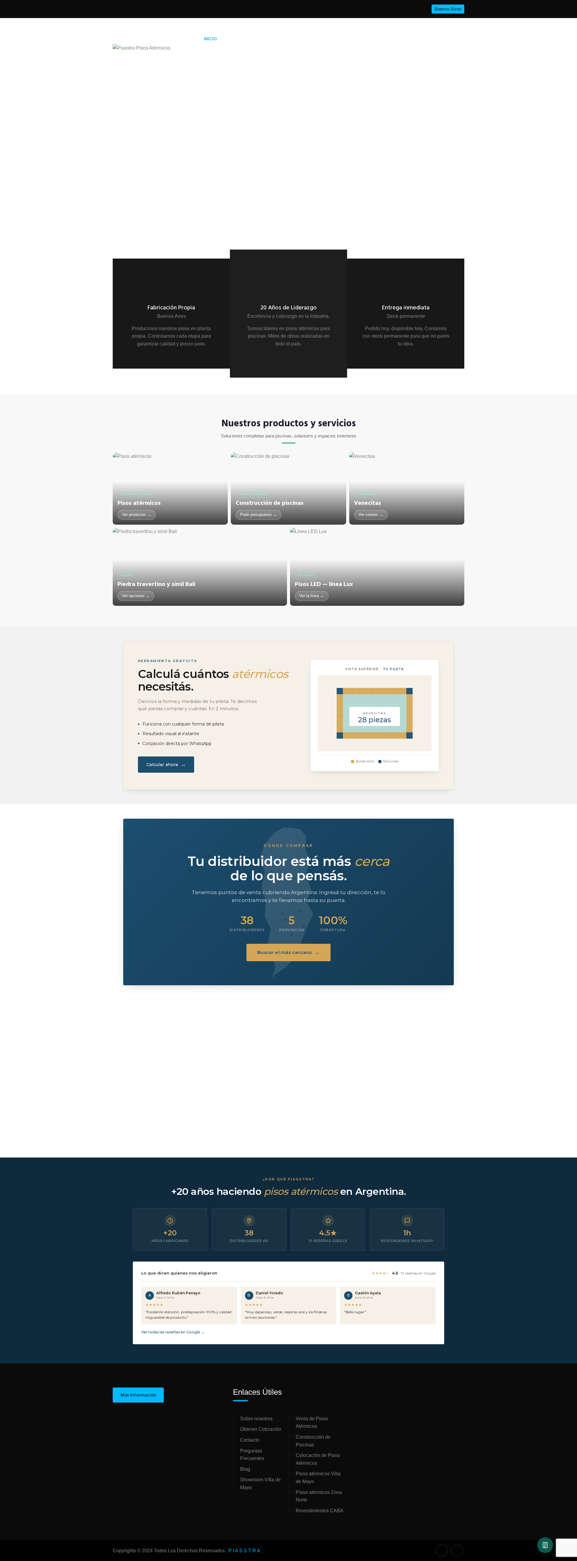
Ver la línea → (311, 595)
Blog (407, 39)
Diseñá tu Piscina (321, 39)
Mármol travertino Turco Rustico (329, 1141)
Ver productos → (136, 514)
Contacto (435, 39)
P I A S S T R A (244, 1550)
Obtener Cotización (260, 1429)
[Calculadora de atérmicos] (545, 1545)
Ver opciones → (136, 595)
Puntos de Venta (370, 39)
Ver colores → (371, 514)
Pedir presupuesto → (258, 514)
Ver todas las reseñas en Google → (173, 1332)
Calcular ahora (166, 764)
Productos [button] (272, 39)
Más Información (138, 1395)
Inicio (210, 39)
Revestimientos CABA (319, 1510)
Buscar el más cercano (288, 952)
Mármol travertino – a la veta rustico (238, 1141)
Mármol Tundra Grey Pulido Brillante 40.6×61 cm (152, 1141)
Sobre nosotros (256, 1418)
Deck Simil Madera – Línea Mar (420, 1141)
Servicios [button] (238, 39)
